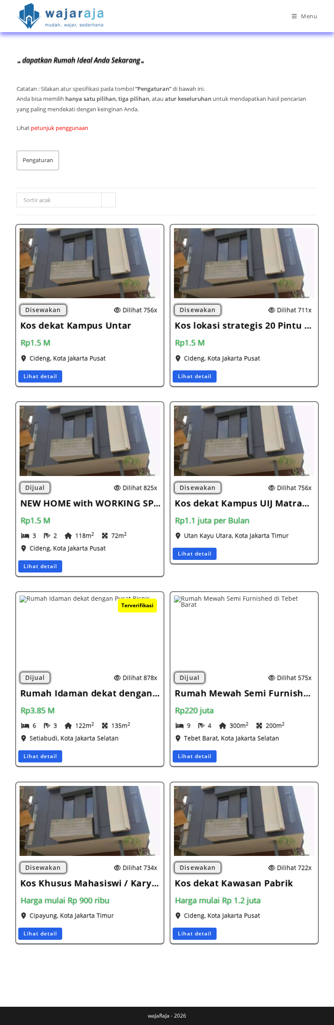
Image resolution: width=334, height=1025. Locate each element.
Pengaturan (38, 160)
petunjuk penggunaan (59, 128)
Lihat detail (40, 376)
